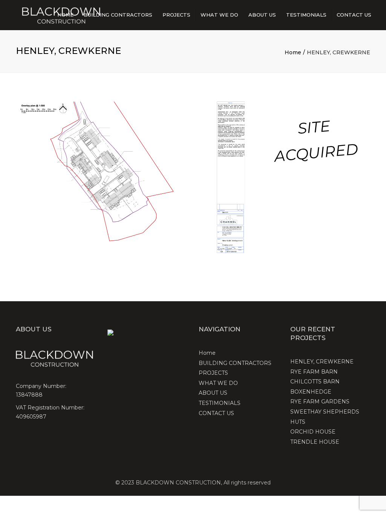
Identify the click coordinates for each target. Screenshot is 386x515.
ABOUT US (262, 15)
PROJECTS (176, 15)
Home (65, 15)
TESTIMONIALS (306, 15)
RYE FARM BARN (314, 371)
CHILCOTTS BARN (315, 381)
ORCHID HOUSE (312, 431)
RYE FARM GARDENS (319, 401)
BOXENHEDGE (310, 391)
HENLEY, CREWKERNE (322, 361)
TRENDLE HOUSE (314, 441)
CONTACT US (354, 15)
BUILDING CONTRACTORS (118, 15)
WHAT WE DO (219, 15)
